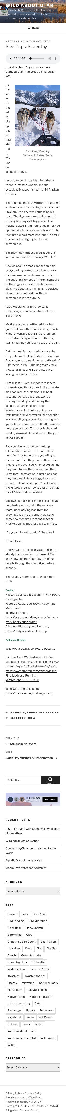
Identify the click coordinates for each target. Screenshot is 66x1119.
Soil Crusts (45, 1017)
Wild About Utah (30, 5)
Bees (24, 914)
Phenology (14, 1010)
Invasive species (35, 976)
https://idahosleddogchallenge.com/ (29, 693)
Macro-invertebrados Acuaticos (26, 868)
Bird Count (40, 914)
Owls (37, 1003)
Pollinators (47, 1010)
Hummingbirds (17, 962)
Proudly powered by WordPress (24, 1097)
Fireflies (51, 948)
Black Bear (14, 928)
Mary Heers (42, 41)
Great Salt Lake (31, 955)
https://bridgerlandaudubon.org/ (26, 631)
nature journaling (19, 1003)
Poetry (30, 1010)
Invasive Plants (39, 969)
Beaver (12, 914)
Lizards (12, 983)
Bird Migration (38, 921)
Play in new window (37, 67)
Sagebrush (15, 1017)
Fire (39, 948)
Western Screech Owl (22, 1038)
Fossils (12, 955)
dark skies (14, 948)
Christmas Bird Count (22, 941)
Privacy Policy (14, 1093)
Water (39, 1024)
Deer (28, 948)
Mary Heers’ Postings (42, 648)
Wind (11, 1045)
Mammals (18, 712)
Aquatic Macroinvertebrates (24, 860)
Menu (35, 27)
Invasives (14, 976)
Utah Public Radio (45, 1105)
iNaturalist (38, 962)
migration (28, 983)
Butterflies (14, 934)
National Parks (48, 983)
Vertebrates (49, 712)
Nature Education (41, 996)
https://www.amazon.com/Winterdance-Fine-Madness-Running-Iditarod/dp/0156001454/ (31, 675)
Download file (14, 67)
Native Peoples (37, 989)
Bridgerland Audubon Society (23, 1110)
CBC (29, 934)
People (32, 712)
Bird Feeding (16, 921)
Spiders (13, 1024)
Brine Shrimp (34, 928)
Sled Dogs (18, 718)
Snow (31, 718)
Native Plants (16, 996)
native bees (15, 989)
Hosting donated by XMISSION (24, 1101)
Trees (26, 1024)
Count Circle (48, 941)
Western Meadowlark (21, 1031)
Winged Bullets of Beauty (22, 841)
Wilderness (48, 1038)
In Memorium (16, 969)
